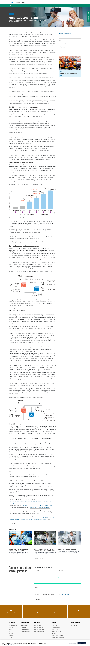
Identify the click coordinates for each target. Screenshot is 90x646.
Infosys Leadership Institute (39, 631)
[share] (87, 2)
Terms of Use (54, 625)
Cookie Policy (55, 629)
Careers (10, 629)
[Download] (71, 7)
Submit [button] (38, 599)
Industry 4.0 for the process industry (67, 549)
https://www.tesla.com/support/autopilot (40, 507)
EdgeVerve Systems (25, 625)
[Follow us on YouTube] (76, 625)
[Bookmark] (77, 7)
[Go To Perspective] (9, 5)
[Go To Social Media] (74, 7)
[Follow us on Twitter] (71, 625)
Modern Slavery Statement (57, 635)
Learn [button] (65, 2)
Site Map (54, 633)
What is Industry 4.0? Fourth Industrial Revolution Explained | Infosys (18, 549)
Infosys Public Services (25, 631)
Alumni (10, 637)
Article (61, 71)
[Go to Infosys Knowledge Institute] (17, 2)
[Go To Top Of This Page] (84, 634)
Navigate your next (13, 625)
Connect (72, 2)
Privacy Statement (65, 594)
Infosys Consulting (25, 629)
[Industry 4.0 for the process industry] (69, 538)
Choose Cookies (72, 643)
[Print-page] (79, 7)
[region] (45, 643)
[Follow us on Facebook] (73, 625)
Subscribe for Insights (88, 17)
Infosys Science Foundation (39, 629)
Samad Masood (68, 33)
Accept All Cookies (82, 643)
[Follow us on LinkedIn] (74, 625)
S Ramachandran (62, 33)
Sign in (84, 2)
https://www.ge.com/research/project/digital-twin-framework (37, 505)
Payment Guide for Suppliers (58, 637)
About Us (79, 2)
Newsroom (11, 635)
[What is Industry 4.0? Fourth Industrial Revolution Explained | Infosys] (20, 538)
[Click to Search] (89, 2)
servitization (62, 42)
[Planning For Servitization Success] (70, 62)
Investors (11, 633)
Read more (63, 75)
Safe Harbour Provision (56, 631)
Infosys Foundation (37, 625)
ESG (9, 631)
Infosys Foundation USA (38, 627)
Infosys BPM (23, 627)
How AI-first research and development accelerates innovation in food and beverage (45, 549)
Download (13, 523)
